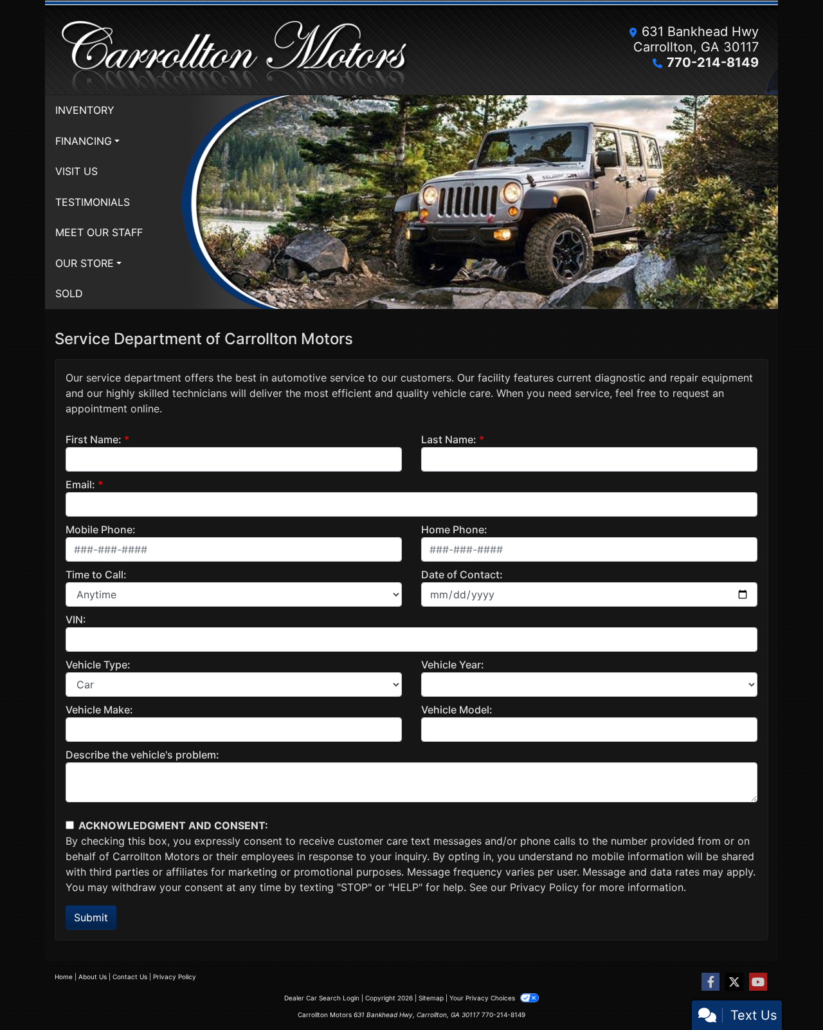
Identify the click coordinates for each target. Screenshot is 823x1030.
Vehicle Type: (98, 664)
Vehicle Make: (99, 709)
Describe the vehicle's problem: (142, 754)
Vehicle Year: (452, 664)
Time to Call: (96, 574)
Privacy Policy (544, 887)
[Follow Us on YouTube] (758, 982)
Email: (80, 484)
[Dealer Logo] (233, 47)
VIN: (76, 619)
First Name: (94, 439)
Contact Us (130, 976)
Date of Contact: (462, 574)
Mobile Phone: (101, 529)
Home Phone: (454, 529)
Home (64, 976)
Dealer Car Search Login (321, 998)
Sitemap (431, 998)
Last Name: (448, 439)
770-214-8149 (713, 62)
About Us (92, 976)
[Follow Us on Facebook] (710, 982)
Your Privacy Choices (483, 998)
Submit (91, 917)
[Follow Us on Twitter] (734, 982)
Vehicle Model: (457, 709)
